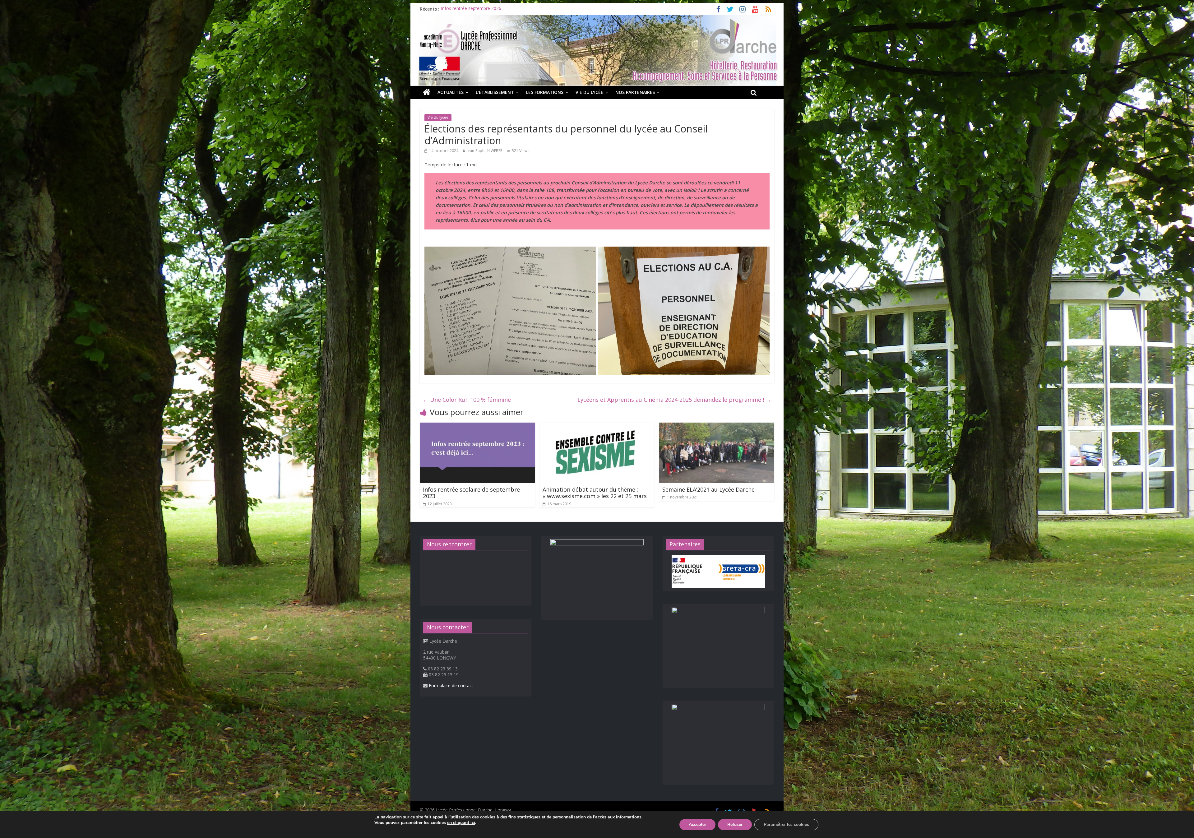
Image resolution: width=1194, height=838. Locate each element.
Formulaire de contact (451, 685)
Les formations (544, 92)
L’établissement (495, 92)
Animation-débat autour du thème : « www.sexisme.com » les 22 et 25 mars (595, 493)
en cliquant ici (461, 823)
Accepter (697, 824)
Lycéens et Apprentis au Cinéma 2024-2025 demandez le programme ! (674, 399)
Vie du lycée (589, 92)
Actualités (450, 92)
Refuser (735, 824)
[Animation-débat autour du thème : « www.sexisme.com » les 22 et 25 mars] (597, 426)
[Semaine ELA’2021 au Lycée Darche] (717, 426)
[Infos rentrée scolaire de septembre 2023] (477, 426)
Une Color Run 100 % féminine (467, 399)
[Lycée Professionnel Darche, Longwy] (597, 18)
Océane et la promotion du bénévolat (478, 9)
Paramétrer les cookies (786, 824)
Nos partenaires (635, 92)
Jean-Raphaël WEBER (484, 150)
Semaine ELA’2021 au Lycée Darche (708, 489)
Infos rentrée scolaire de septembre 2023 (471, 493)
